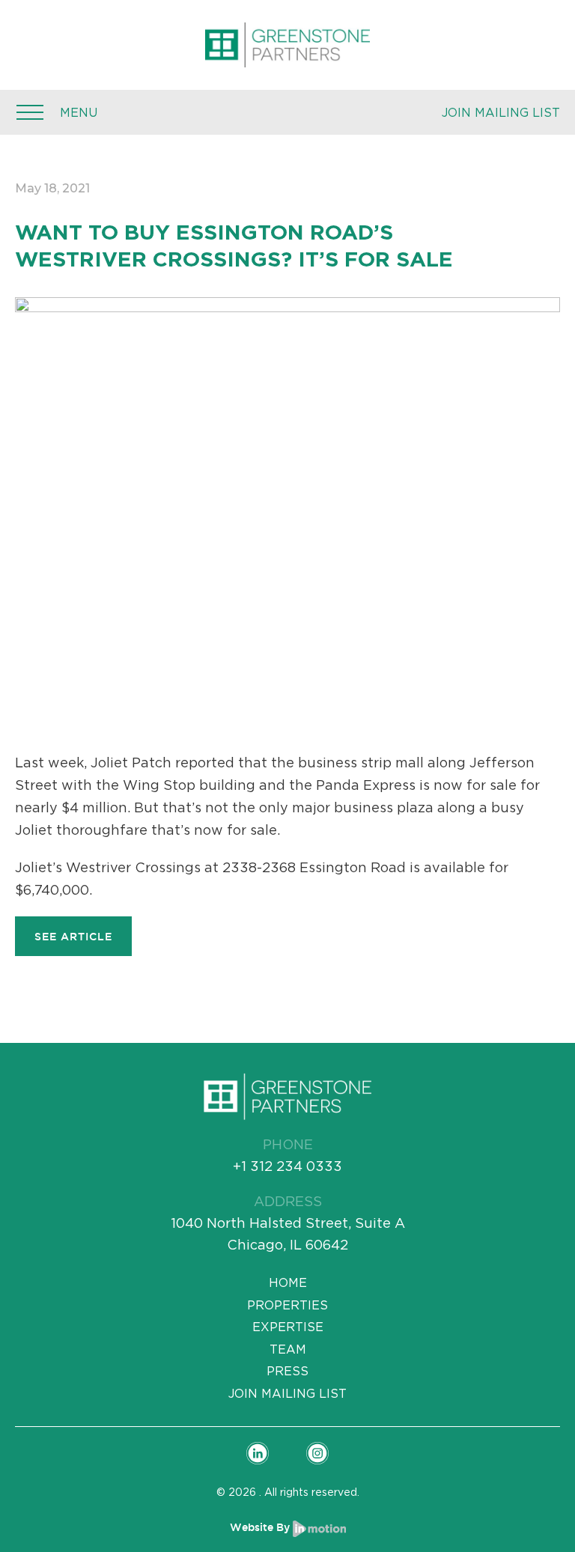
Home (288, 1282)
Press (287, 1371)
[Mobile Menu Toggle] (30, 112)
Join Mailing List (501, 112)
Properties (287, 1305)
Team (288, 1349)
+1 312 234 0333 (287, 1166)
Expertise (287, 1326)
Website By (261, 1527)
